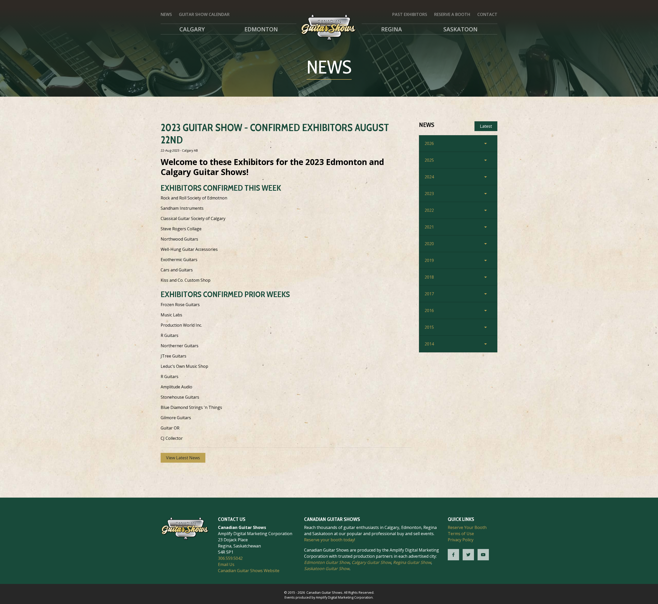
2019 (429, 260)
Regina (391, 29)
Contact (487, 14)
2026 (429, 143)
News (166, 14)
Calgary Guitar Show (371, 562)
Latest (486, 126)
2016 (429, 310)
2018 (429, 277)
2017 (429, 294)
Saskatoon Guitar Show (326, 568)
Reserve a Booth (452, 14)
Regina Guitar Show (412, 562)
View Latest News (183, 458)
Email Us (226, 564)
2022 (429, 210)
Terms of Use (461, 533)
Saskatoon (460, 29)
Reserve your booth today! (329, 540)
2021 (429, 227)
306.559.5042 (230, 558)
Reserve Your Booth (467, 527)
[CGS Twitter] (468, 554)
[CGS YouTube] (483, 554)
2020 (429, 243)
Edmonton (261, 29)
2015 (429, 327)
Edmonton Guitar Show (327, 562)
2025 (429, 160)
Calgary (192, 29)
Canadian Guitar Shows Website (248, 570)
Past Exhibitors (409, 14)
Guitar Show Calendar (204, 14)
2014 (429, 344)
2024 (429, 177)
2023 (429, 193)
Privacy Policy (460, 540)
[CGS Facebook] (453, 554)
